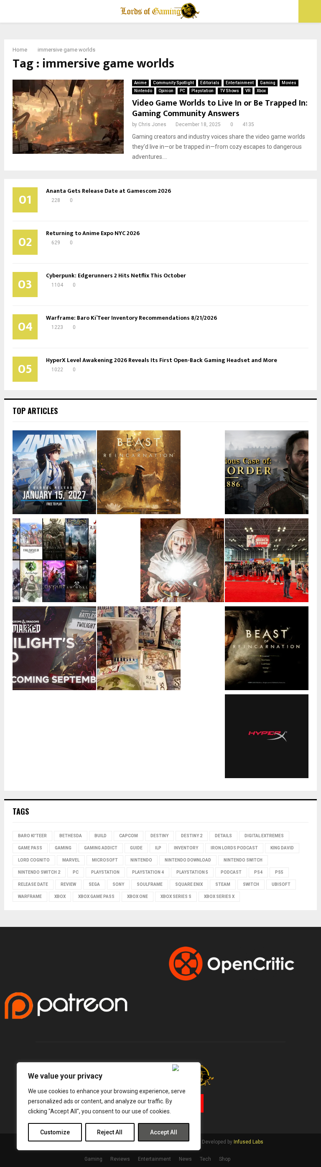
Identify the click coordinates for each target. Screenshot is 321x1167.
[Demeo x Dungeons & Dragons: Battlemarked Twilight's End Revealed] (54, 649)
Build (100, 835)
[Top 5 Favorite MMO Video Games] (54, 561)
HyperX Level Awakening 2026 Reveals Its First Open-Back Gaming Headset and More (161, 360)
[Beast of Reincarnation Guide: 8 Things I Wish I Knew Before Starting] (266, 649)
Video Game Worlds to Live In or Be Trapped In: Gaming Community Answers (220, 108)
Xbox (261, 90)
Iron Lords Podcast (234, 848)
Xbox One (137, 896)
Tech (205, 1159)
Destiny (159, 835)
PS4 (258, 872)
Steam (222, 884)
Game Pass (30, 848)
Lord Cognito (34, 860)
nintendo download (188, 860)
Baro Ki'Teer (32, 835)
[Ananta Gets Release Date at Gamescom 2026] (54, 473)
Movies (289, 82)
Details (223, 835)
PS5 (279, 872)
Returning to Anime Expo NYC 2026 (93, 233)
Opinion (165, 90)
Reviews (120, 1159)
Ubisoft (281, 884)
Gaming (267, 82)
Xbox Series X (219, 896)
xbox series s (175, 896)
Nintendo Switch (243, 860)
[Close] (184, 1067)
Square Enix (189, 884)
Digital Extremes (264, 835)
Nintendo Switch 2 (39, 872)
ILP (158, 848)
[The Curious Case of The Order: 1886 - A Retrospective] (266, 473)
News (185, 1159)
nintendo (141, 860)
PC (182, 90)
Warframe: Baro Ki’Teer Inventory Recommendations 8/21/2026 (131, 318)
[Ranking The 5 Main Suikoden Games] (139, 649)
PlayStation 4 (148, 872)
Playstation (202, 90)
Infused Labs (248, 1142)
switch (251, 884)
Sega (94, 884)
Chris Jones (152, 124)
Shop (224, 1159)
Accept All (163, 1132)
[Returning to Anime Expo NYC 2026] (266, 561)
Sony (118, 884)
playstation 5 (192, 872)
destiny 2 (191, 835)
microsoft (105, 860)
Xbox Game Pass (96, 896)
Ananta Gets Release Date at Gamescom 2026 (108, 191)
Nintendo (143, 90)
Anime (140, 82)
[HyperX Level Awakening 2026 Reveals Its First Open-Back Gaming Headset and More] (266, 737)
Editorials (209, 82)
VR (247, 90)
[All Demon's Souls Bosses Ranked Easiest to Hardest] (182, 561)
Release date (33, 884)
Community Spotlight (173, 82)
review (68, 884)
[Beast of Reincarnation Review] (139, 473)
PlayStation (105, 872)
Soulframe (150, 884)
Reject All (109, 1132)
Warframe (30, 896)
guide (136, 848)
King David (282, 848)
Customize (55, 1132)
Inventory (186, 848)
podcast (231, 872)
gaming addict (100, 848)
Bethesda (70, 835)
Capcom (128, 835)
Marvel (70, 860)
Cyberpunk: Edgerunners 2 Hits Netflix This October (116, 275)
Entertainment (240, 82)
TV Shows (229, 90)
